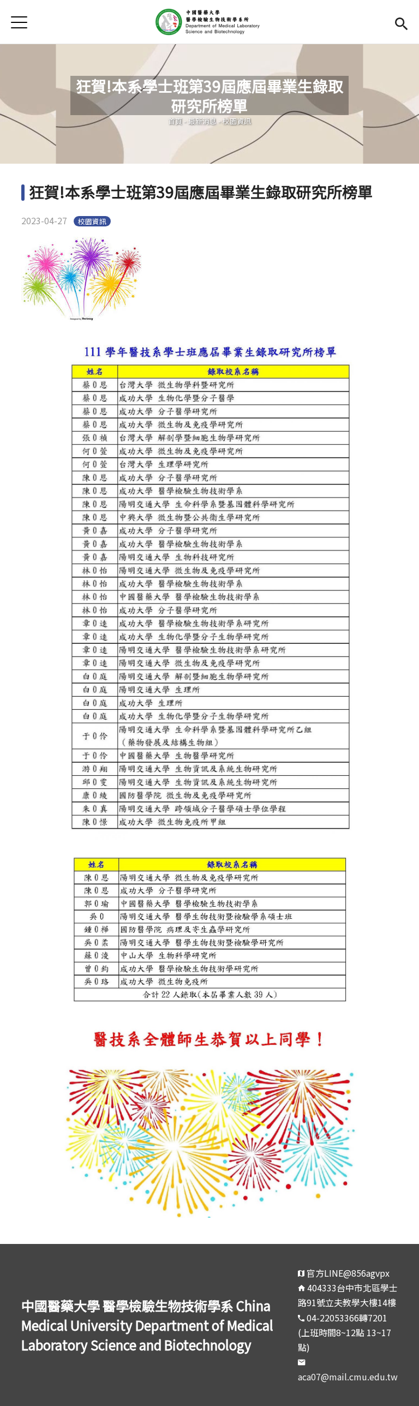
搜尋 (401, 22)
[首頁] (209, 21)
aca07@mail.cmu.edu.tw (348, 1376)
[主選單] (19, 22)
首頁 (175, 121)
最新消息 (202, 121)
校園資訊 (237, 121)
